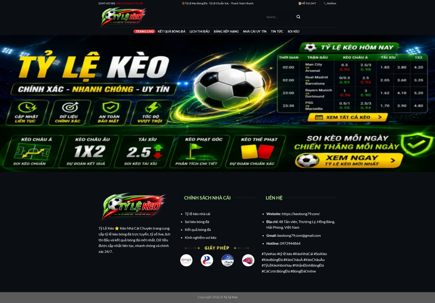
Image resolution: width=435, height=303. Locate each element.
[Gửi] (298, 17)
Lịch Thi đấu (200, 31)
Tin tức (277, 31)
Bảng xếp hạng (226, 31)
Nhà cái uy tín (255, 31)
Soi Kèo (294, 31)
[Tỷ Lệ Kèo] (178, 17)
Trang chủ (144, 31)
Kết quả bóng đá (171, 31)
